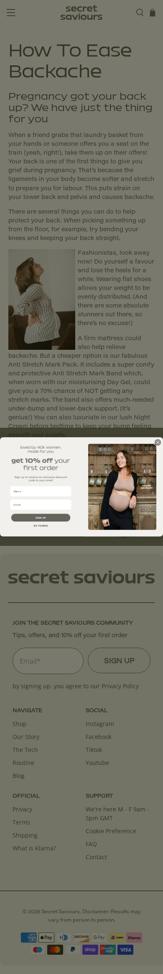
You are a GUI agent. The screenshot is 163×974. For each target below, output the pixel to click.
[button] (40, 518)
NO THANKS (41, 525)
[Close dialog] (157, 442)
